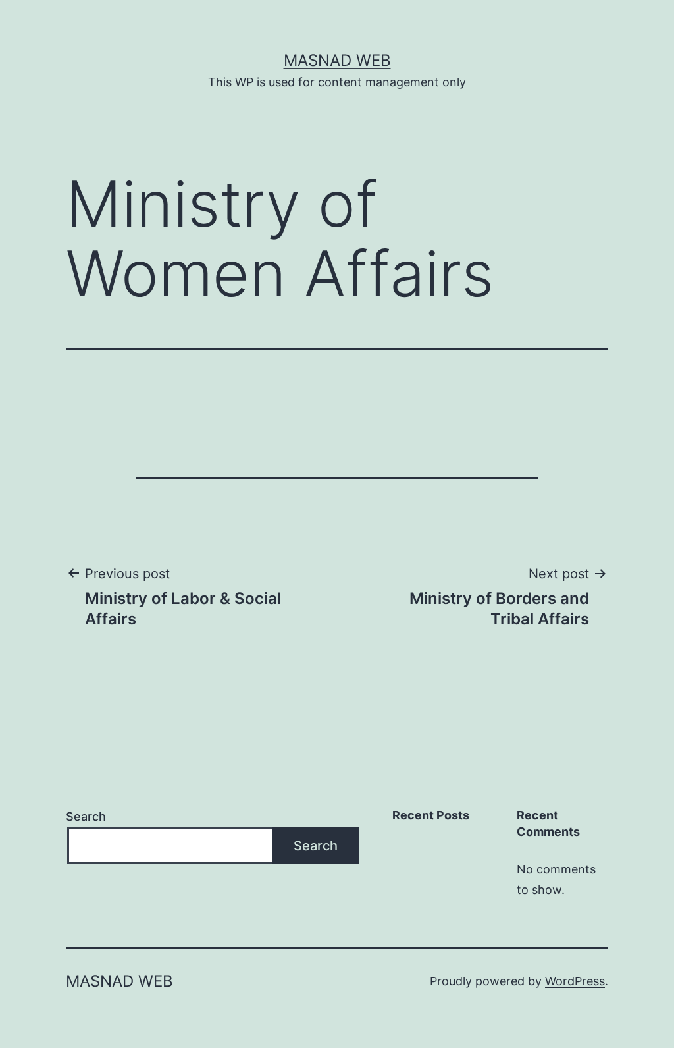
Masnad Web (337, 60)
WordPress (575, 981)
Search (86, 816)
